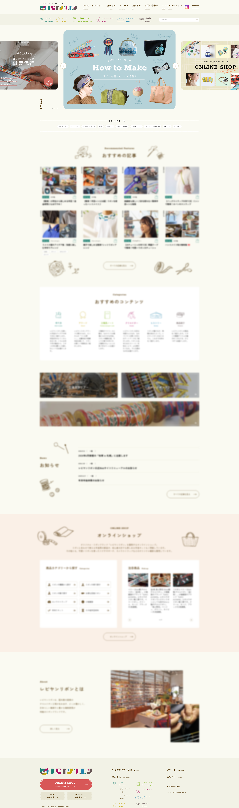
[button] (63, 66)
